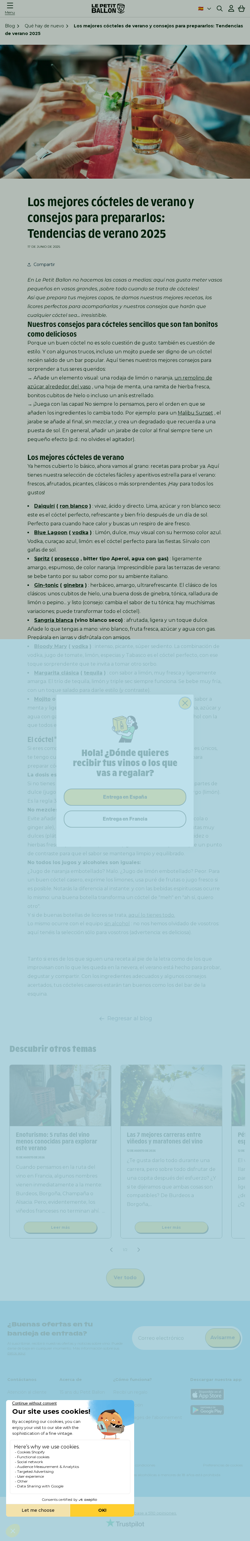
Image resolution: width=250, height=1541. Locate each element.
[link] (125, 728)
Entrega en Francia (125, 819)
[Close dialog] (185, 703)
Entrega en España (125, 797)
